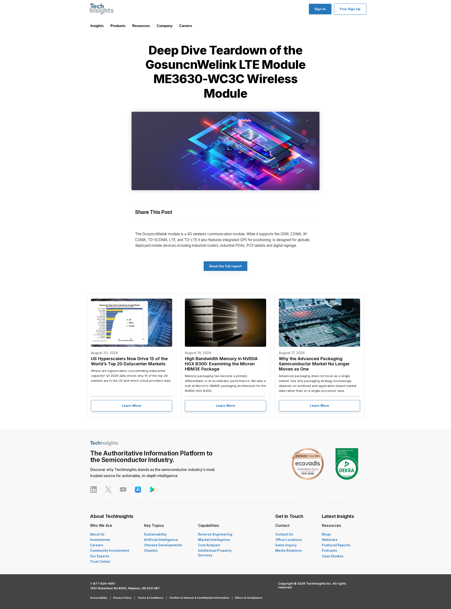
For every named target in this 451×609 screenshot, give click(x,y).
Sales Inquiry (286, 545)
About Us (97, 534)
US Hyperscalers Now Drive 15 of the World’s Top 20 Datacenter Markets (129, 361)
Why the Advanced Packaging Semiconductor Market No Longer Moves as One (314, 363)
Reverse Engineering (215, 534)
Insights (97, 26)
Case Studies (332, 556)
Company (164, 26)
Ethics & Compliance (248, 597)
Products (117, 26)
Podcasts (329, 550)
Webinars (330, 540)
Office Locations (288, 540)
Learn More (131, 406)
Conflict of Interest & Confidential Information (199, 597)
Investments (100, 540)
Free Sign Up (350, 9)
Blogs (326, 534)
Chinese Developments (163, 545)
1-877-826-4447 (102, 583)
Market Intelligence (214, 540)
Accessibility (98, 597)
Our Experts (99, 556)
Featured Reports (336, 545)
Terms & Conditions (150, 597)
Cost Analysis (209, 545)
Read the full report (225, 266)
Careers (185, 26)
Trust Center (100, 561)
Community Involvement (109, 550)
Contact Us (284, 534)
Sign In (320, 9)
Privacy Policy (122, 597)
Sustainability (155, 534)
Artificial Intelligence (161, 540)
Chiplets (151, 550)
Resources (141, 26)
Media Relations (288, 550)
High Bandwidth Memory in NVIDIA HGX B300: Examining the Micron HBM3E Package (221, 363)
